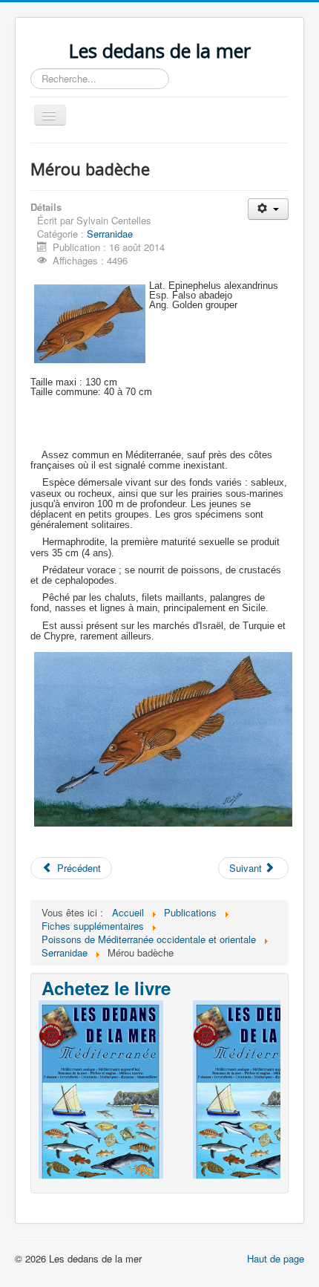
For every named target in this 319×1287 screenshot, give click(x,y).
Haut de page (275, 1258)
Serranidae (110, 234)
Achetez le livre (106, 987)
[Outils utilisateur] (268, 209)
